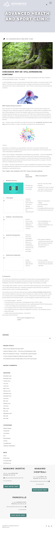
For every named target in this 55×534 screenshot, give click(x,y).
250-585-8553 (8, 480)
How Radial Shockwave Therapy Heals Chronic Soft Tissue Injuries (20, 358)
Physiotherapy (7, 438)
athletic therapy (7, 428)
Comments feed (7, 460)
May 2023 (5, 401)
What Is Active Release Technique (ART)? (13, 348)
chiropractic (6, 430)
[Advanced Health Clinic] (14, 4)
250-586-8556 (21, 509)
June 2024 (5, 386)
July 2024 (5, 383)
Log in (5, 455)
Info (4, 435)
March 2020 (6, 408)
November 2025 (7, 378)
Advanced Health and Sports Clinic (42, 292)
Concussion (6, 433)
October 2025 (6, 381)
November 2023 (7, 396)
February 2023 (6, 403)
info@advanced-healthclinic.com (14, 477)
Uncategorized (7, 443)
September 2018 (7, 413)
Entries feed (6, 458)
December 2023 (7, 393)
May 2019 (5, 411)
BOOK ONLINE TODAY (11, 486)
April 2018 (5, 418)
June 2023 (5, 398)
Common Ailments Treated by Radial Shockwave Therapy (17, 356)
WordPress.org (7, 463)
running (5, 440)
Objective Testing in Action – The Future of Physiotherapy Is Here (19, 351)
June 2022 (5, 406)
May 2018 (5, 416)
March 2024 (6, 388)
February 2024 (7, 391)
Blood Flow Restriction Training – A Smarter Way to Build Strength (20, 353)
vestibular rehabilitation (9, 445)
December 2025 (7, 376)
